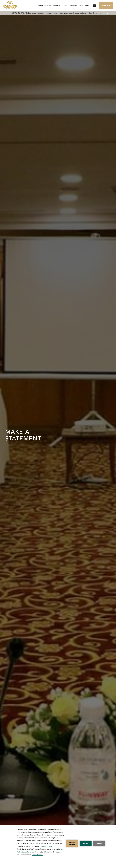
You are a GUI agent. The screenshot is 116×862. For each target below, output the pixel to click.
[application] (58, 843)
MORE (99, 13)
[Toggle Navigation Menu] (95, 5)
